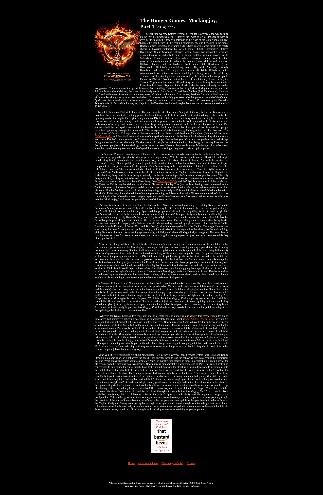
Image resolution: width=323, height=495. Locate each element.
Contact (191, 463)
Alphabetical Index (148, 463)
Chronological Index (172, 463)
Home (131, 463)
